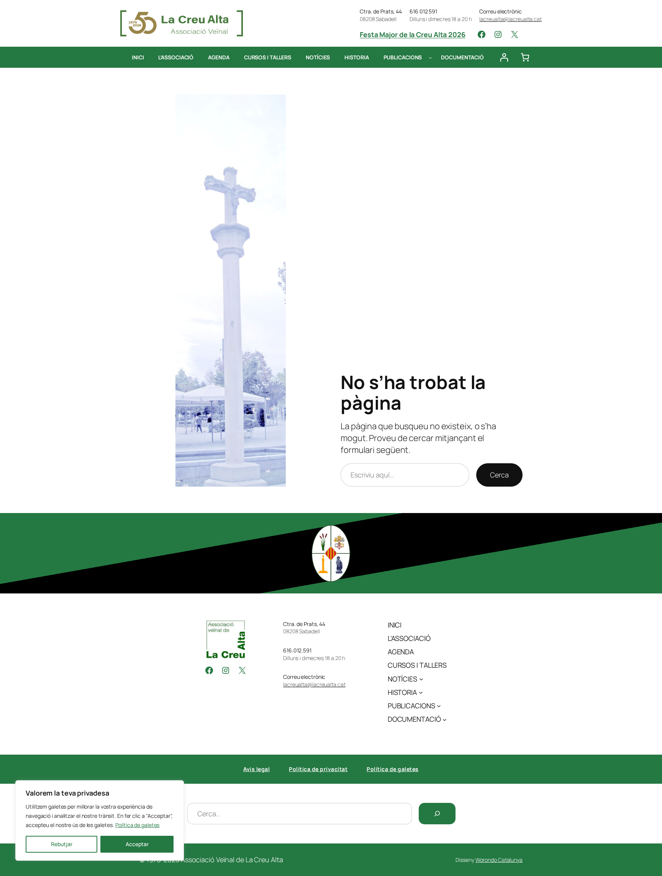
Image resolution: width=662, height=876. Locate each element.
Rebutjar (61, 844)
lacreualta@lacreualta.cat (510, 19)
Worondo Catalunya (499, 859)
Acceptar (137, 844)
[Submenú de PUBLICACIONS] (430, 57)
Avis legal (256, 769)
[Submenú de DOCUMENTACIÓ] (444, 719)
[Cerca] (437, 813)
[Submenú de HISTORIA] (421, 692)
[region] (99, 820)
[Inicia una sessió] (504, 57)
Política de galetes (137, 825)
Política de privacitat (318, 769)
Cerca (499, 474)
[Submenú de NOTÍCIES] (421, 679)
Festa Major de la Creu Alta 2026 (412, 34)
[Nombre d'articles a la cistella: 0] (525, 57)
